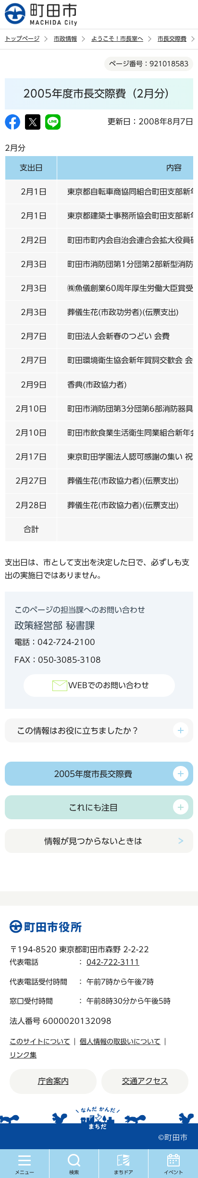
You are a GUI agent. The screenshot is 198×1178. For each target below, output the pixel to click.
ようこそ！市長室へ (117, 38)
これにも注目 (93, 807)
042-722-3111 (113, 962)
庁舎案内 (53, 1081)
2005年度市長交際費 (93, 774)
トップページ (22, 38)
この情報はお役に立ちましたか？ (78, 731)
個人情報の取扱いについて (120, 1041)
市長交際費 (172, 38)
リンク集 (23, 1055)
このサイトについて (40, 1041)
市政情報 (65, 38)
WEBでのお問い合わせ (108, 685)
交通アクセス (145, 1081)
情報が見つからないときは (93, 841)
